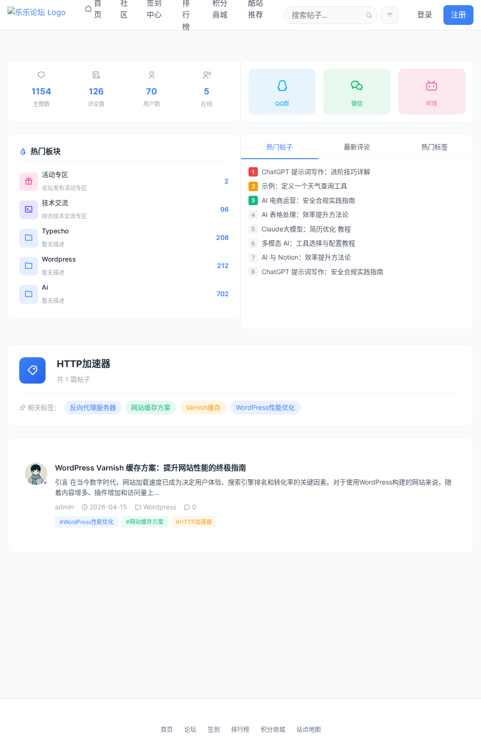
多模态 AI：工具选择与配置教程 (308, 243)
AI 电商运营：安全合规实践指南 (308, 200)
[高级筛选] (389, 15)
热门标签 (434, 147)
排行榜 (240, 729)
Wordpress (59, 259)
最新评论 (357, 147)
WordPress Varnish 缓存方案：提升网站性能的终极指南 (150, 467)
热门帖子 (279, 147)
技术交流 (55, 203)
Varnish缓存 (203, 407)
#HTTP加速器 (194, 521)
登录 (424, 14)
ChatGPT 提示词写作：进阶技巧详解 (316, 172)
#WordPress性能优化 (87, 521)
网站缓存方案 (151, 407)
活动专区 (55, 174)
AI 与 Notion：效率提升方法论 (306, 257)
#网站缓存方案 (144, 521)
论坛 (190, 729)
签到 (214, 729)
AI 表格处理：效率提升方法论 (305, 214)
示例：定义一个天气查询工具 (304, 186)
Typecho (55, 231)
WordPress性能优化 (265, 407)
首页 (167, 729)
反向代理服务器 (93, 407)
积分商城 (273, 729)
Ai (45, 287)
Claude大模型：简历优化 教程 (306, 229)
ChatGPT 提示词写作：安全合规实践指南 (322, 272)
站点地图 (308, 729)
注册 (458, 14)
